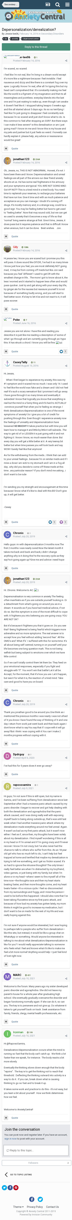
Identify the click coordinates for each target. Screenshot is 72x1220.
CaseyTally (20, 362)
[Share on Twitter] (4, 1187)
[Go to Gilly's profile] (7, 248)
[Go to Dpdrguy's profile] (7, 756)
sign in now (10, 1138)
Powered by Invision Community (36, 1214)
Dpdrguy (18, 754)
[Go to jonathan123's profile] (7, 161)
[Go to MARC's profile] (7, 976)
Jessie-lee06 (11, 33)
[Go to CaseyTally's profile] (7, 364)
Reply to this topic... (21, 1150)
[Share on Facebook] (10, 1187)
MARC (17, 975)
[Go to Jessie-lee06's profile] (12, 56)
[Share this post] (66, 60)
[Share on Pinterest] (15, 1187)
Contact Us (52, 1206)
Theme (17, 1206)
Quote (14, 148)
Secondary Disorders (52, 33)
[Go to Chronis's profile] (7, 534)
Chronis (18, 533)
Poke (16, 319)
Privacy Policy (35, 1206)
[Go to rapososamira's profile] (7, 786)
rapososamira (22, 785)
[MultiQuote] (6, 148)
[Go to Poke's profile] (8, 319)
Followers (33, 1163)
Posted (26, 60)
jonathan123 (21, 159)
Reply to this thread (36, 46)
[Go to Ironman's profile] (7, 1034)
